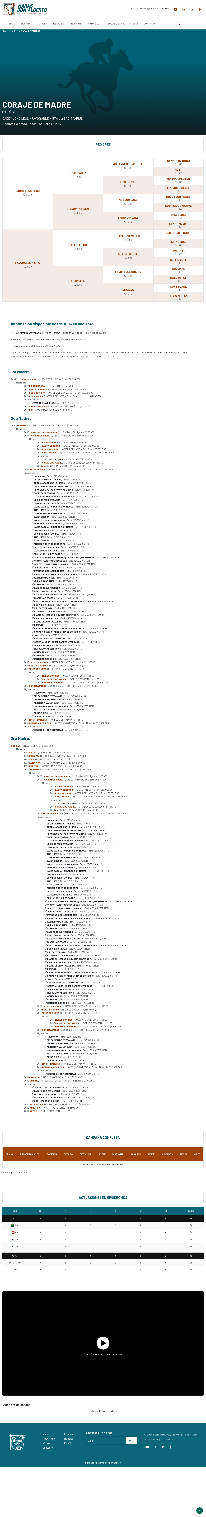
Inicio (5, 31)
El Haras (68, 1434)
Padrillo (14, 31)
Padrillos (68, 1443)
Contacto (48, 1447)
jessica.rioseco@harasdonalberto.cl (150, 8)
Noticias (68, 1438)
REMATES (58, 23)
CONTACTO (150, 23)
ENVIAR (131, 1440)
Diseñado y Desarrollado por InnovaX (103, 1462)
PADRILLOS (94, 23)
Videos (46, 1443)
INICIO (11, 23)
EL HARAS (26, 23)
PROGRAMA (76, 23)
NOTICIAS (42, 23)
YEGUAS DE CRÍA (115, 23)
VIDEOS (134, 23)
